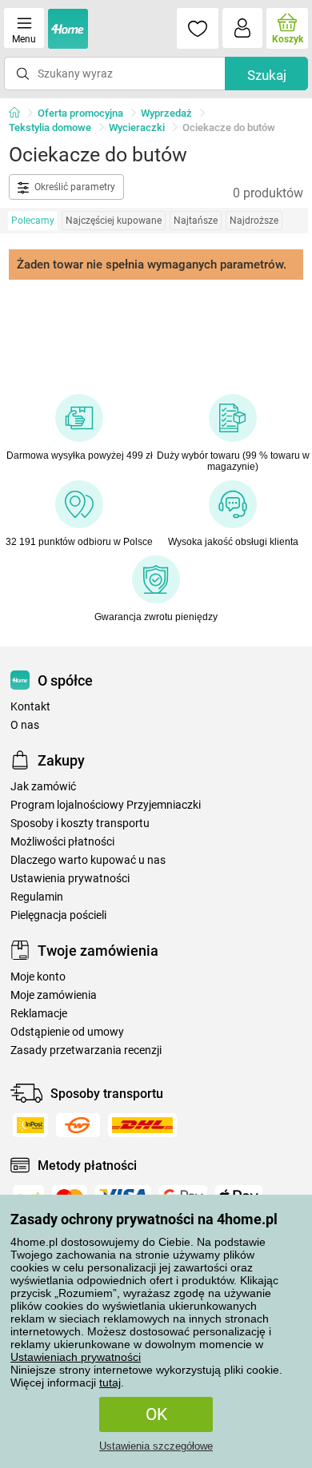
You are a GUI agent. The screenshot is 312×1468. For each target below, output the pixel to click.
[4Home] (20, 113)
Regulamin (36, 897)
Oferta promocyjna (80, 113)
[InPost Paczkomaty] (30, 1125)
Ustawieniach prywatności (75, 1357)
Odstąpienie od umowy (67, 1032)
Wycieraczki (137, 127)
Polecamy (32, 220)
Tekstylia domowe (50, 127)
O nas (24, 725)
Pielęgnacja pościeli (58, 915)
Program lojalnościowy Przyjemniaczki (105, 805)
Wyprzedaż (166, 113)
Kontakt (30, 707)
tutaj (110, 1382)
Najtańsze (196, 220)
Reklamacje (38, 1014)
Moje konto (38, 977)
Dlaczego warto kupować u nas (88, 860)
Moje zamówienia (53, 995)
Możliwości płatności (62, 842)
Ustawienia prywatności (70, 879)
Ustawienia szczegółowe (156, 1446)
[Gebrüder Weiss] (78, 1125)
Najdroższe (254, 220)
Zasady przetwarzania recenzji (86, 1050)
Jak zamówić (43, 787)
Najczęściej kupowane (114, 220)
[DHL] (142, 1125)
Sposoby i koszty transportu (80, 823)
